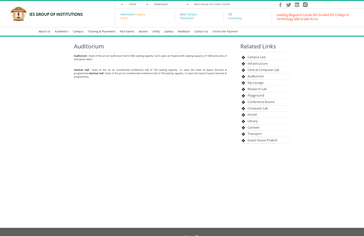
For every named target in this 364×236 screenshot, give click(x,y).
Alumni (143, 31)
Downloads (161, 4)
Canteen (254, 127)
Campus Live (257, 57)
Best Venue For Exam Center (212, 4)
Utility (156, 31)
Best (188, 16)
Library (253, 121)
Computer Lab (258, 108)
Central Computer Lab (263, 70)
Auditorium (256, 76)
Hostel (252, 114)
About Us (44, 31)
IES (235, 16)
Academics (61, 31)
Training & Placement (101, 31)
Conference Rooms (261, 102)
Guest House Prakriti (262, 140)
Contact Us (201, 31)
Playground (256, 95)
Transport (255, 134)
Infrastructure (258, 63)
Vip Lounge (256, 83)
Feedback (184, 31)
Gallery (168, 31)
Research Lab (257, 89)
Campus (78, 31)
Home (132, 4)
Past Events (127, 31)
